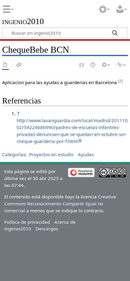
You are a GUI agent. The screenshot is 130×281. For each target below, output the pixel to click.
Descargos (47, 229)
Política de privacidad (27, 222)
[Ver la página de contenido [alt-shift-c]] (5, 65)
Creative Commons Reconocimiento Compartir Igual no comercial (60, 203)
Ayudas (86, 154)
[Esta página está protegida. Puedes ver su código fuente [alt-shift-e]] (82, 65)
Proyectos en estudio (51, 154)
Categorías (13, 154)
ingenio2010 (23, 21)
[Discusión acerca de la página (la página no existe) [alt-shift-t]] (19, 65)
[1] (120, 81)
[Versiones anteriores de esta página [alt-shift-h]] (93, 65)
